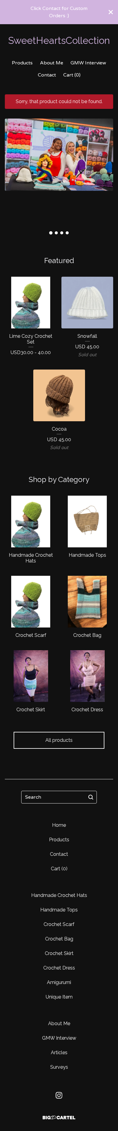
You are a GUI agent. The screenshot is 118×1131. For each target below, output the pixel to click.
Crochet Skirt (59, 953)
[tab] (51, 233)
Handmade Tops (59, 910)
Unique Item (59, 997)
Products (22, 63)
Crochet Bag (59, 939)
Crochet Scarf (59, 924)
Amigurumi (59, 982)
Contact (47, 75)
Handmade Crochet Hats (59, 895)
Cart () (71, 75)
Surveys (59, 1067)
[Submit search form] (90, 797)
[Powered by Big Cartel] (59, 1117)
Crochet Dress (59, 968)
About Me (51, 63)
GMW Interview (88, 63)
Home (59, 825)
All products (59, 740)
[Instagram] (59, 1095)
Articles (59, 1052)
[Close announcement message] (111, 12)
